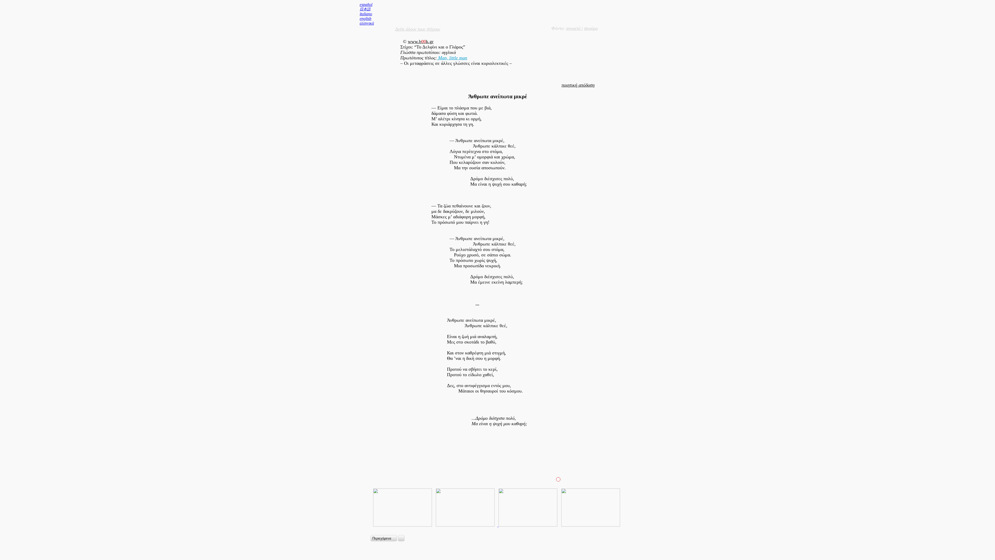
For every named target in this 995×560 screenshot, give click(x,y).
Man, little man (452, 57)
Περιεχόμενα (382, 538)
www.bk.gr (420, 41)
